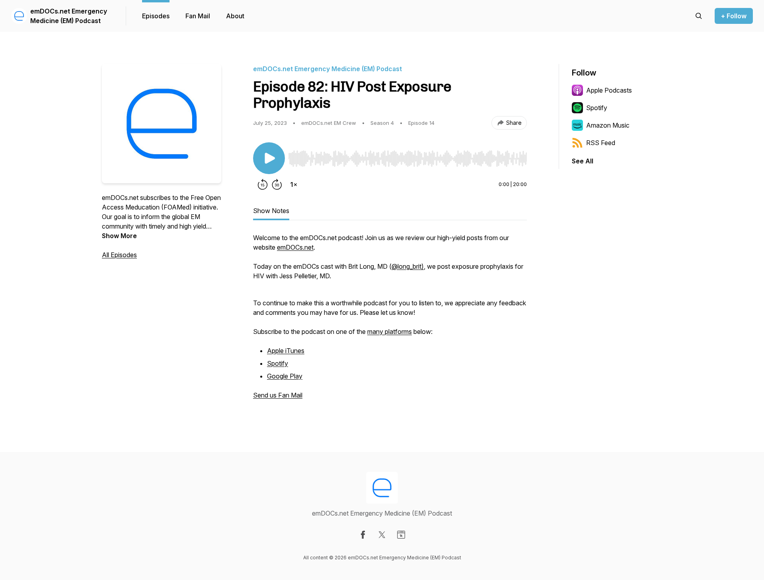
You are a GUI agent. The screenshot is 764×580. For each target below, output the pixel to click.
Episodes (156, 16)
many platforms (389, 332)
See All (582, 161)
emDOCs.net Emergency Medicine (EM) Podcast (68, 16)
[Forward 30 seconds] (277, 184)
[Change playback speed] (294, 184)
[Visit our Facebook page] (363, 535)
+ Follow (733, 16)
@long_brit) (408, 266)
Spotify (277, 363)
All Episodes (119, 255)
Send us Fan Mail (277, 395)
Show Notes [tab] (271, 211)
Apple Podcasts (609, 90)
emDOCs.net (295, 247)
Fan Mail (197, 16)
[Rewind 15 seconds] (262, 184)
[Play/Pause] (269, 158)
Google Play (284, 376)
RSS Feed (600, 143)
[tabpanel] (390, 320)
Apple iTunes (285, 351)
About (235, 16)
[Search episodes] (699, 16)
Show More (119, 236)
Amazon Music (608, 125)
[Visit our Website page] (401, 535)
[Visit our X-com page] (382, 535)
